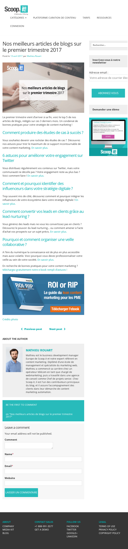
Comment (11, 439)
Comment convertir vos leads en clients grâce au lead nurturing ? (43, 214)
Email (8, 466)
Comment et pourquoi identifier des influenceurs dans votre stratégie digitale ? (37, 186)
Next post (55, 329)
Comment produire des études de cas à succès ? (42, 132)
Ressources (104, 17)
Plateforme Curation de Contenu (54, 17)
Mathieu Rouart (34, 56)
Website (10, 478)
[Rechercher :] (108, 44)
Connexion (17, 26)
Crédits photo (10, 319)
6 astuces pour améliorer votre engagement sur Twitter (42, 158)
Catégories (17, 17)
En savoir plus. (40, 147)
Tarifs (86, 17)
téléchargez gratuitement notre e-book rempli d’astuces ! (34, 269)
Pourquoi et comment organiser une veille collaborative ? (38, 242)
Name (8, 454)
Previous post (33, 329)
